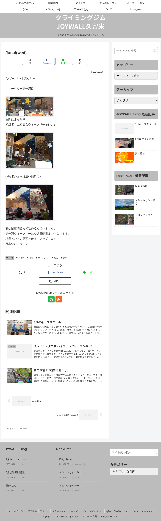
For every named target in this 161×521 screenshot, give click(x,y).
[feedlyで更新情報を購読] (51, 299)
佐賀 (56, 258)
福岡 (31, 258)
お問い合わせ (96, 511)
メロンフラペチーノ (70, 485)
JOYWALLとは (121, 511)
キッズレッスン (78, 511)
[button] (80, 61)
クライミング (68, 258)
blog (11, 258)
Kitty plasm (65, 459)
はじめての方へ (17, 511)
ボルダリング (43, 258)
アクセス (44, 511)
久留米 (21, 258)
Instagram (147, 511)
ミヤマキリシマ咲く (70, 472)
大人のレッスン (60, 511)
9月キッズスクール (16, 459)
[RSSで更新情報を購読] (59, 299)
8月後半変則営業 (15, 472)
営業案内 (32, 511)
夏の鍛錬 (11, 485)
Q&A (108, 511)
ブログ (135, 511)
